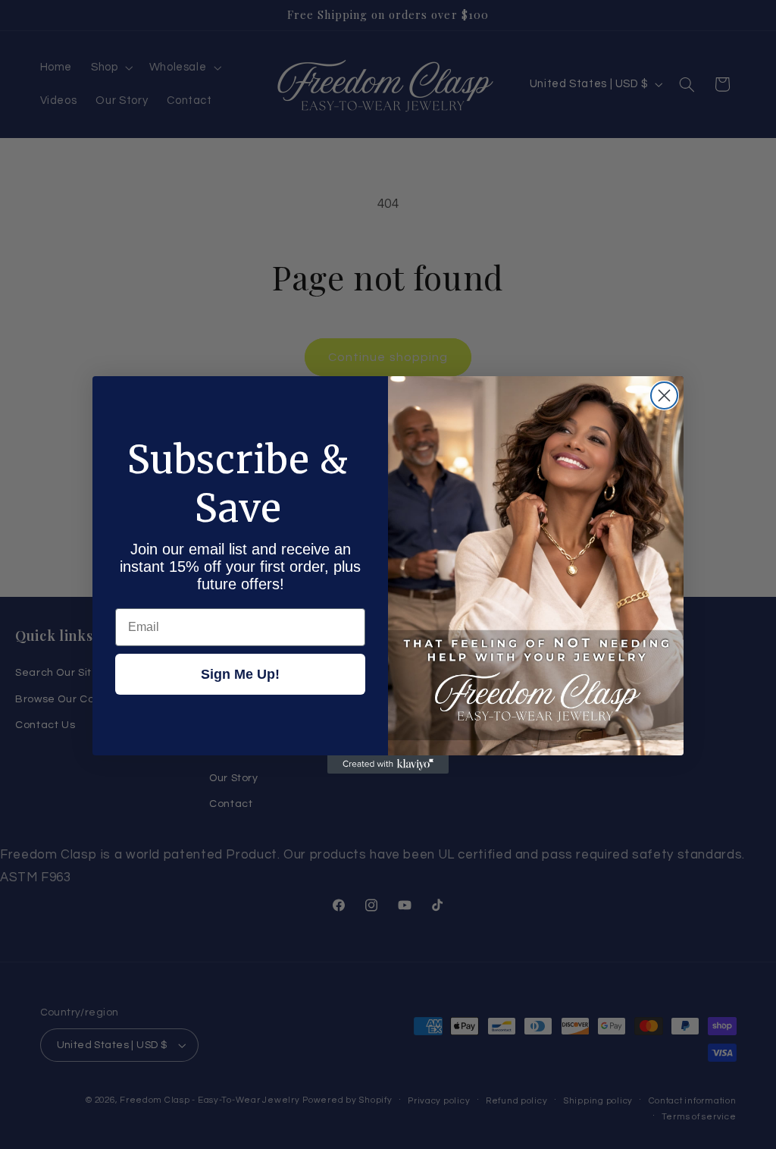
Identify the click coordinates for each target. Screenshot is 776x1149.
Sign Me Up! (240, 674)
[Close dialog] (664, 395)
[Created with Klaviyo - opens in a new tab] (388, 764)
